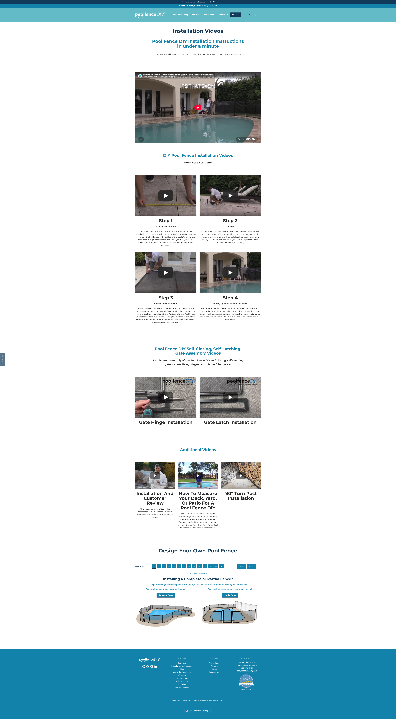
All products (214, 663)
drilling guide (216, 237)
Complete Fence (166, 595)
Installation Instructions (181, 666)
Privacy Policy (176, 700)
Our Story (177, 15)
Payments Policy (182, 687)
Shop (234, 15)
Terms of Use (186, 700)
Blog (186, 15)
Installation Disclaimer (182, 672)
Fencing (214, 666)
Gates (214, 669)
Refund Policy (182, 681)
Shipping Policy (182, 678)
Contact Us (223, 15)
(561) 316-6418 (210, 6)
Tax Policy (182, 684)
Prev (241, 567)
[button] (2, 359)
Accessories (214, 672)
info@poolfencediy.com (247, 671)
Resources (195, 15)
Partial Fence (230, 595)
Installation (209, 15)
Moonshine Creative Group (215, 700)
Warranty (182, 675)
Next (251, 567)
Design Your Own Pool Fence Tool (202, 525)
